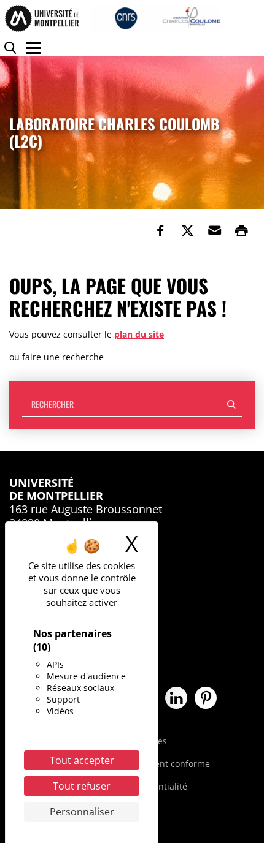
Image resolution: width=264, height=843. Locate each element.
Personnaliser (82, 811)
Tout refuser (82, 786)
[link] (160, 230)
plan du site (139, 334)
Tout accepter (82, 760)
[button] (214, 230)
